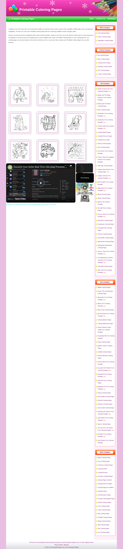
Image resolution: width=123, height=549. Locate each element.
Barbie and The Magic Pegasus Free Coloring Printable (104, 97)
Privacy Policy (59, 545)
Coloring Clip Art (102, 491)
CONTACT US (100, 19)
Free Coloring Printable (72, 547)
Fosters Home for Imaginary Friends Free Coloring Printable (106, 159)
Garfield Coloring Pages (104, 352)
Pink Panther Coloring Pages (106, 396)
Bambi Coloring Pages (104, 457)
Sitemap (66, 545)
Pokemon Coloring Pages (105, 404)
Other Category (105, 452)
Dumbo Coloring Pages (104, 502)
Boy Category (105, 282)
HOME (91, 19)
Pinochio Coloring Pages (105, 400)
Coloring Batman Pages (104, 320)
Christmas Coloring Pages (105, 465)
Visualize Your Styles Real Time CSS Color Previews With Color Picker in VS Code (40, 167)
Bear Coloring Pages (104, 59)
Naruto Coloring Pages (104, 393)
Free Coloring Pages (104, 506)
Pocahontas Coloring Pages (106, 224)
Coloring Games (102, 468)
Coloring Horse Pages (104, 63)
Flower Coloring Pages (104, 36)
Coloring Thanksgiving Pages (106, 498)
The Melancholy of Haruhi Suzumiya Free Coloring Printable (105, 260)
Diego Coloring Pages (104, 342)
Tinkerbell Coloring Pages (105, 266)
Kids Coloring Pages (103, 513)
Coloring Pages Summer (105, 480)
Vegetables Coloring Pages (105, 40)
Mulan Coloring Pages (104, 198)
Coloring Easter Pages (104, 495)
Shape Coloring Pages (104, 521)
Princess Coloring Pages (105, 234)
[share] (70, 166)
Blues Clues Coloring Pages (106, 310)
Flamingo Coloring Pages (105, 66)
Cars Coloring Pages (104, 461)
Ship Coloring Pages (103, 525)
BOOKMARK (112, 19)
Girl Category (105, 83)
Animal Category (105, 50)
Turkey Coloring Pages (104, 74)
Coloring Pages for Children (106, 487)
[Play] (85, 187)
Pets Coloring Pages (104, 70)
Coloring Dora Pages (104, 140)
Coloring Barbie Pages (104, 132)
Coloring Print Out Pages (105, 483)
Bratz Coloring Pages (104, 109)
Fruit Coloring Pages (104, 33)
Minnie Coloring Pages (104, 194)
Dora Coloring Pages (104, 147)
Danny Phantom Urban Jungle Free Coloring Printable (104, 330)
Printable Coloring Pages (105, 517)
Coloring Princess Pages (105, 136)
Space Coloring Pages (104, 424)
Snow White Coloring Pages (106, 237)
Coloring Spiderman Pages (105, 323)
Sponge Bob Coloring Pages (106, 241)
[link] (10, 167)
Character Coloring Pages (105, 476)
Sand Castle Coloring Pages (106, 407)
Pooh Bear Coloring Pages (105, 220)
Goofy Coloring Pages (104, 510)
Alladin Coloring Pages (104, 287)
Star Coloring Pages (103, 528)
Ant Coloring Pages (103, 55)
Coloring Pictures (103, 472)
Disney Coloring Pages (104, 143)
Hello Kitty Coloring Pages (105, 165)
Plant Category (105, 28)
